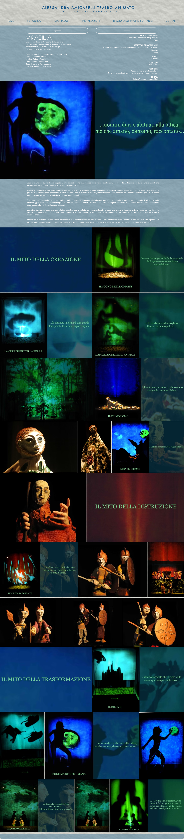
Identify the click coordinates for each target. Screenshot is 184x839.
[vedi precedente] (127, 31)
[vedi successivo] (57, 31)
